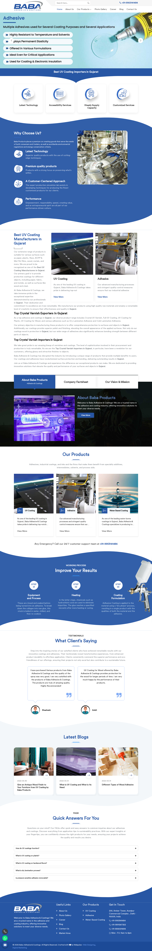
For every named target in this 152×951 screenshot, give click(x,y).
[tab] (34, 381)
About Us (69, 9)
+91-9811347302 (118, 925)
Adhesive (89, 915)
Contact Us (132, 9)
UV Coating (90, 911)
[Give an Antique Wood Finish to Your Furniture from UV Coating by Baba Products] (34, 761)
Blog (121, 9)
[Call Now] (5, 931)
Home (59, 9)
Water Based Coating (95, 920)
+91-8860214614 (118, 929)
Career (113, 9)
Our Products (83, 9)
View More (58, 297)
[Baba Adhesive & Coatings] (28, 5)
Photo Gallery (101, 9)
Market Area (64, 933)
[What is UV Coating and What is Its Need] (76, 761)
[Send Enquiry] (5, 945)
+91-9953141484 (129, 3)
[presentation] (11, 40)
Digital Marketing (20, 948)
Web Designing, (89, 945)
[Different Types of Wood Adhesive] (118, 761)
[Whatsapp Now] (5, 938)
